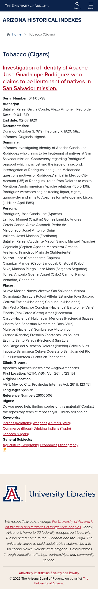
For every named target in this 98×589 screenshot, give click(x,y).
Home (16, 34)
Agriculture (12, 445)
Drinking (40, 428)
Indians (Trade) (59, 428)
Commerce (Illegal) (18, 428)
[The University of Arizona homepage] (26, 5)
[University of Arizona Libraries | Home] (49, 493)
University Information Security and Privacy (49, 573)
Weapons (40, 423)
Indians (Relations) (17, 423)
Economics (48, 445)
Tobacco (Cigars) (16, 434)
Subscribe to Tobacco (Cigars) (4, 449)
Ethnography (68, 445)
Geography (30, 445)
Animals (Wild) (59, 423)
